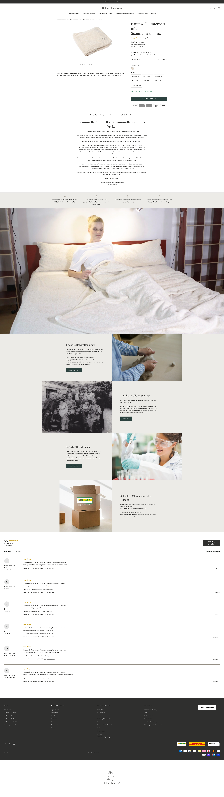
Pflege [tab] (112, 115)
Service (153, 13)
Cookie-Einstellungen (151, 722)
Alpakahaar (55, 710)
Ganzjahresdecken (89, 13)
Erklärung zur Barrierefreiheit (153, 725)
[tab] (213, 552)
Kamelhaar (54, 713)
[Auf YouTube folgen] (14, 744)
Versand (136, 44)
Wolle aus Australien (10, 713)
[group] (13, 540)
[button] (149, 38)
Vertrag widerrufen (207, 707)
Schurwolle (7, 710)
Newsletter (101, 713)
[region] (90, 41)
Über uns (126, 418)
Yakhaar (54, 719)
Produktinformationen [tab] (127, 115)
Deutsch (6, 752)
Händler (99, 734)
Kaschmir (54, 716)
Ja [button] (45, 568)
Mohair (53, 722)
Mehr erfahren (74, 370)
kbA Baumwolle (112, 184)
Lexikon (99, 728)
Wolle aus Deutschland (11, 722)
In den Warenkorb (149, 99)
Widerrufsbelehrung (150, 710)
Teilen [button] (53, 568)
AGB (145, 713)
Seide (53, 728)
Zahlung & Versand (103, 719)
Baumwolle (54, 725)
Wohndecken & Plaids (106, 13)
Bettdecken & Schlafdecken (125, 13)
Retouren (100, 722)
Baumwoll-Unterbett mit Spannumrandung (95, 19)
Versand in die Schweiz (104, 725)
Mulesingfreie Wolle (10, 725)
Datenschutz (148, 716)
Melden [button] (49, 568)
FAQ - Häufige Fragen (104, 737)
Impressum (148, 719)
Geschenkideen (143, 13)
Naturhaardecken (73, 13)
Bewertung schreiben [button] (211, 543)
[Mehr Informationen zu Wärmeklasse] (139, 59)
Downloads (101, 731)
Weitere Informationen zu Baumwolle (112, 182)
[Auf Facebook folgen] (5, 744)
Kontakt (100, 710)
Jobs (99, 716)
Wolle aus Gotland (10, 719)
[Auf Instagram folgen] (9, 744)
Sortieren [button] (7, 552)
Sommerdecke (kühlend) (77, 19)
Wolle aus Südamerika (11, 716)
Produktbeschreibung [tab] (97, 115)
